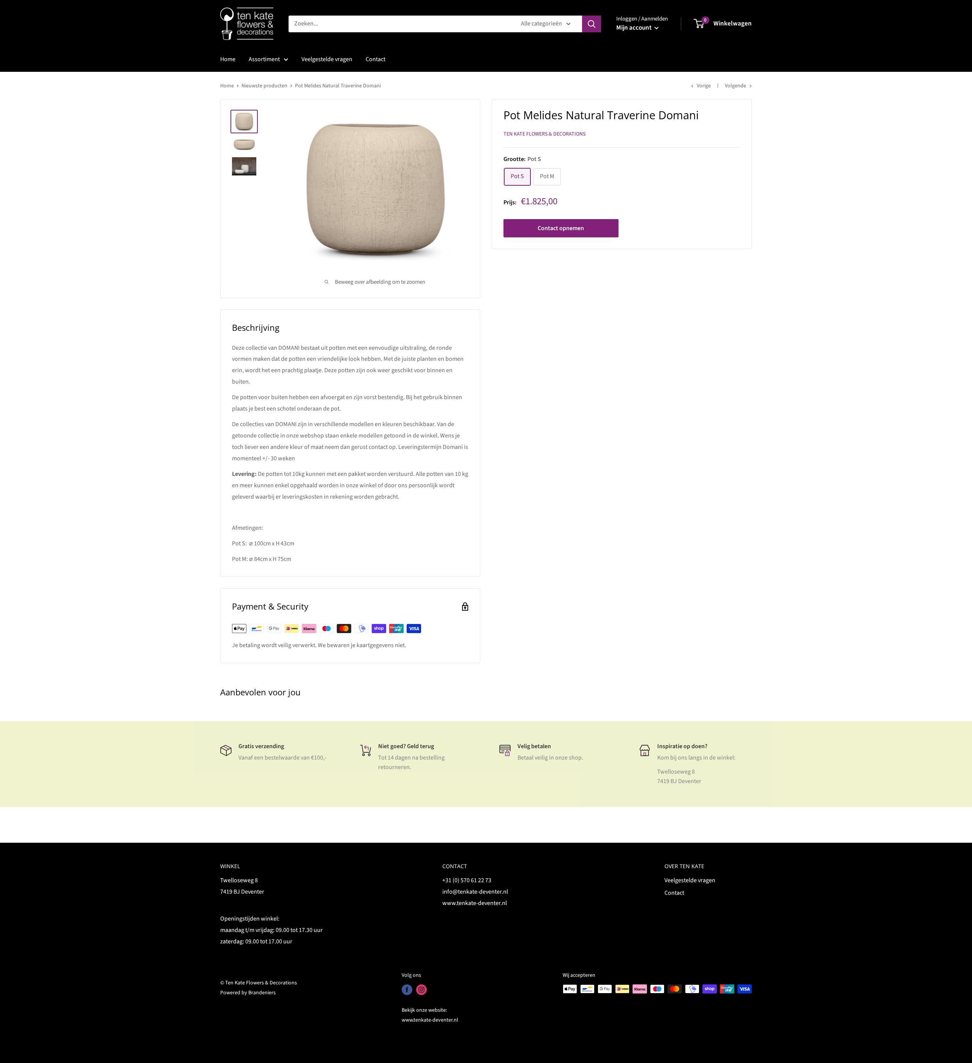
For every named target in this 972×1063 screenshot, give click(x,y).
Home (227, 59)
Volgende (735, 86)
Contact (375, 59)
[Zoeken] (591, 24)
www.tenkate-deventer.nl (474, 903)
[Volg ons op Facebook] (407, 989)
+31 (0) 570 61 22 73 (466, 880)
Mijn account (634, 27)
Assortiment (264, 59)
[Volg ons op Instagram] (421, 989)
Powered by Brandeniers (248, 993)
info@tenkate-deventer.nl (475, 892)
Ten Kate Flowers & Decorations (544, 134)
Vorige (704, 86)
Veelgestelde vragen (326, 59)
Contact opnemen (561, 228)
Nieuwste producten (264, 86)
